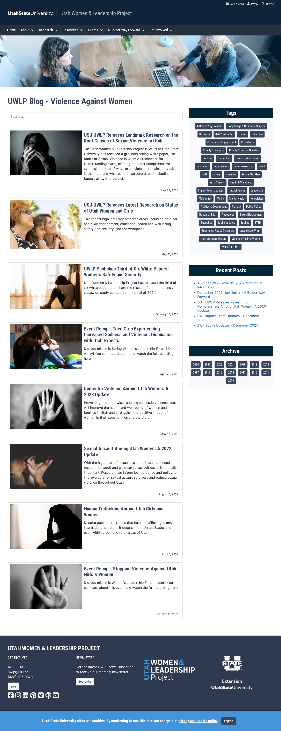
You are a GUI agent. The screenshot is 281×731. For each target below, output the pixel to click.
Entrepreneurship (243, 166)
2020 (243, 364)
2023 (207, 364)
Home (11, 30)
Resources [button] (71, 30)
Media (220, 198)
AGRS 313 (15, 667)
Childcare (257, 134)
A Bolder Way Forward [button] (124, 30)
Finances (231, 174)
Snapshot (206, 222)
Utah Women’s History (213, 238)
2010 (231, 380)
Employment (221, 166)
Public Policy (253, 206)
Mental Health (237, 198)
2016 (207, 372)
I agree (228, 721)
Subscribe (84, 681)
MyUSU (254, 3)
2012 (254, 372)
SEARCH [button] (270, 3)
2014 (231, 372)
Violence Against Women (246, 238)
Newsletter (257, 198)
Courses (207, 158)
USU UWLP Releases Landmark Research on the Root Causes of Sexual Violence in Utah (131, 138)
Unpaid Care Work (250, 230)
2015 (219, 372)
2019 (254, 364)
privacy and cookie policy (197, 721)
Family (216, 174)
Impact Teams (237, 190)
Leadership (257, 190)
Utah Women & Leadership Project (96, 13)
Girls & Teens (217, 182)
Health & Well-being (241, 182)
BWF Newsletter (224, 134)
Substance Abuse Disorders (218, 230)
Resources (228, 214)
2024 (196, 364)
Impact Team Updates (211, 190)
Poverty (236, 206)
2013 (243, 372)
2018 (266, 364)
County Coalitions (213, 150)
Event (262, 166)
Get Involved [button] (159, 30)
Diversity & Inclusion (247, 158)
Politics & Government (214, 206)
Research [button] (46, 30)
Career (242, 134)
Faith (205, 174)
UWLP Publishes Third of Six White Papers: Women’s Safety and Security (126, 272)
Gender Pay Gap (251, 174)
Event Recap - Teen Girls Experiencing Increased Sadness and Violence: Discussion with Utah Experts (128, 335)
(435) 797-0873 (20, 677)
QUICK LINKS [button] (237, 3)
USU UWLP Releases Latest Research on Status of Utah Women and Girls (131, 208)
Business (204, 134)
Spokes (244, 222)
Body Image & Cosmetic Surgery (246, 126)
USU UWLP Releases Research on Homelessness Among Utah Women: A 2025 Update (231, 306)
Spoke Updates (226, 222)
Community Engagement (221, 142)
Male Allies (205, 198)
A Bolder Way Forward (209, 126)
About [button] (25, 30)
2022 (219, 364)
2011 (266, 372)
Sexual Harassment (251, 214)
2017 (196, 372)
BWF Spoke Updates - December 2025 (227, 325)
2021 (231, 364)
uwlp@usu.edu (19, 672)
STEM (258, 222)
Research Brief (207, 214)
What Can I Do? (231, 246)
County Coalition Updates (244, 150)
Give (13, 686)
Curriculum (224, 158)
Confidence (247, 142)
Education (202, 166)
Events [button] (93, 30)
